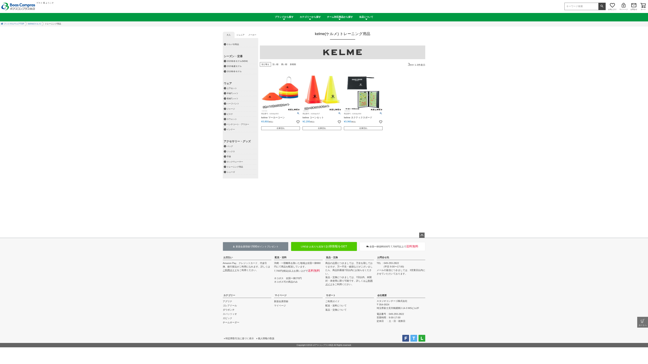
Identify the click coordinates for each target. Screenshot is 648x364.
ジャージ (231, 109)
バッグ (230, 146)
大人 (229, 35)
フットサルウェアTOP (14, 24)
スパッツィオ (230, 314)
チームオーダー (231, 322)
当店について (366, 17)
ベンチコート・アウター (238, 124)
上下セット (232, 88)
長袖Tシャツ (232, 98)
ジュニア (240, 35)
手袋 (229, 156)
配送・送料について (336, 305)
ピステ (230, 114)
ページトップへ (422, 235)
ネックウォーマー (235, 162)
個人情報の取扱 (266, 338)
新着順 (293, 64)
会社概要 (382, 295)
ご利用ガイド (230, 270)
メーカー (252, 35)
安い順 (275, 64)
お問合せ (633, 9)
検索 (601, 6)
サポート (330, 295)
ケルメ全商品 (233, 44)
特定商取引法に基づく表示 (239, 338)
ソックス (231, 151)
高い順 (284, 64)
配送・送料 (281, 257)
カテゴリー (229, 295)
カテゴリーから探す (310, 17)
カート (643, 9)
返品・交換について (336, 309)
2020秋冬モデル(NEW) (237, 61)
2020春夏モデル (234, 66)
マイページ (623, 9)
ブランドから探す (284, 17)
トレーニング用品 (235, 167)
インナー (231, 129)
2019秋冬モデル (234, 71)
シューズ (231, 172)
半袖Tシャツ (232, 93)
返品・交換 (332, 257)
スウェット (232, 119)
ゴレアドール (230, 305)
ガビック (227, 318)
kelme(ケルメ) (34, 24)
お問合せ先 (383, 257)
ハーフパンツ (233, 103)
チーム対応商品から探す (340, 17)
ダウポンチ (229, 309)
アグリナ (227, 301)
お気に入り (612, 9)
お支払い (228, 257)
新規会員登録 (281, 301)
